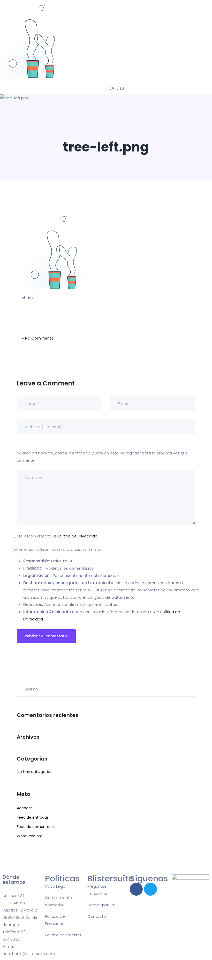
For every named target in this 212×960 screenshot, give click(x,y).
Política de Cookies (63, 935)
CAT (112, 88)
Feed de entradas (33, 817)
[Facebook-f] (136, 889)
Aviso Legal (55, 886)
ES (122, 88)
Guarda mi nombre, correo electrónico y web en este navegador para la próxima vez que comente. (102, 456)
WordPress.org (29, 836)
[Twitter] (150, 889)
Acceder (24, 808)
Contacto (96, 916)
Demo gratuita (101, 905)
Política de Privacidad (77, 536)
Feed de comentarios (36, 826)
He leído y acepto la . (57, 536)
